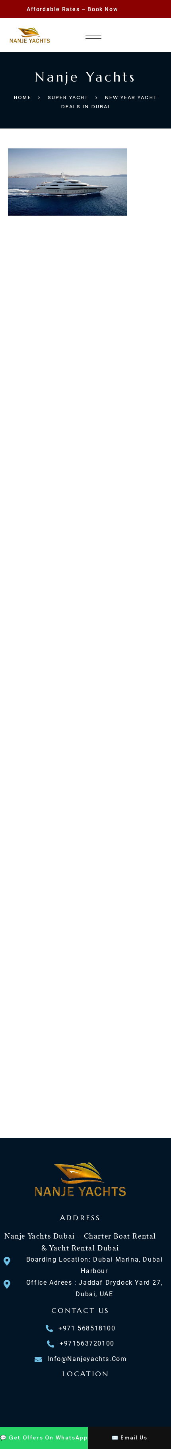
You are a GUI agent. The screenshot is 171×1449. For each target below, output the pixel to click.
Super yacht (68, 97)
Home (22, 97)
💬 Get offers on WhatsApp (44, 1437)
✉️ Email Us (129, 1437)
